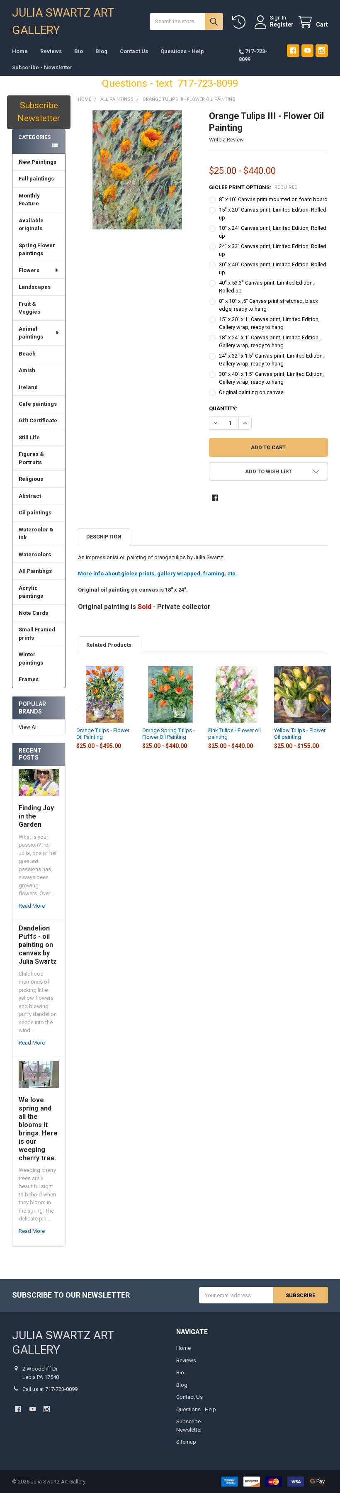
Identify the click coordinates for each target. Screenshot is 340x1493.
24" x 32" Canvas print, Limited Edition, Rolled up (272, 250)
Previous (80, 709)
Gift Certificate (38, 420)
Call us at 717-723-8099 (50, 1389)
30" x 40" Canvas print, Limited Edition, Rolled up (272, 268)
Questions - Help (182, 51)
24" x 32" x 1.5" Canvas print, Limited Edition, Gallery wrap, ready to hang (271, 360)
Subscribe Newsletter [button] (38, 112)
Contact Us (134, 51)
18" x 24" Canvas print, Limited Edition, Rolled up (272, 232)
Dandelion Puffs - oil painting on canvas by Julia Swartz (38, 944)
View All (28, 727)
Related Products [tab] (108, 645)
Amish (27, 370)
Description (103, 536)
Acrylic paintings (31, 592)
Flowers (29, 270)
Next (325, 709)
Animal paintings (31, 333)
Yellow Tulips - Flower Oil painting (299, 733)
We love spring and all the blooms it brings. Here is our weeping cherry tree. (38, 1129)
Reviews (51, 51)
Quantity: (223, 408)
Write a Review (226, 139)
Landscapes (35, 287)
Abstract (30, 496)
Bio (78, 51)
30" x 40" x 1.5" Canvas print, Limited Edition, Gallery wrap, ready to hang (271, 378)
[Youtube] (307, 50)
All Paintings (35, 571)
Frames (29, 679)
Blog (101, 51)
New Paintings (37, 162)
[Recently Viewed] (240, 22)
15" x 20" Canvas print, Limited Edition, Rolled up (272, 214)
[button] (268, 471)
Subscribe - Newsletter (42, 67)
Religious (31, 479)
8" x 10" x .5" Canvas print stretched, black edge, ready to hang (268, 305)
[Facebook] (293, 50)
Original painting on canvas (251, 392)
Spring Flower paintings (37, 249)
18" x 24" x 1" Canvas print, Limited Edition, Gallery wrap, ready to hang (269, 341)
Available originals (31, 224)
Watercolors (35, 554)
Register (282, 24)
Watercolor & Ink (36, 533)
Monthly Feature (29, 199)
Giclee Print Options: (253, 187)
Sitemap (186, 1442)
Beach (27, 354)
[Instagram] (322, 50)
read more (32, 906)
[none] (137, 169)
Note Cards (33, 613)
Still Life (29, 437)
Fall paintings (36, 178)
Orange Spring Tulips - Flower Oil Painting (168, 733)
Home (20, 51)
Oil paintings (35, 512)
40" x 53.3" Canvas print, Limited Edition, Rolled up (266, 287)
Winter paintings (31, 658)
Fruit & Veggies (29, 308)
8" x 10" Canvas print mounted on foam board (273, 199)
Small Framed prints (37, 633)
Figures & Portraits (31, 458)
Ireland (28, 387)
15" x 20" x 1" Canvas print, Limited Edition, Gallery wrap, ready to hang (269, 323)
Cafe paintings (38, 404)
